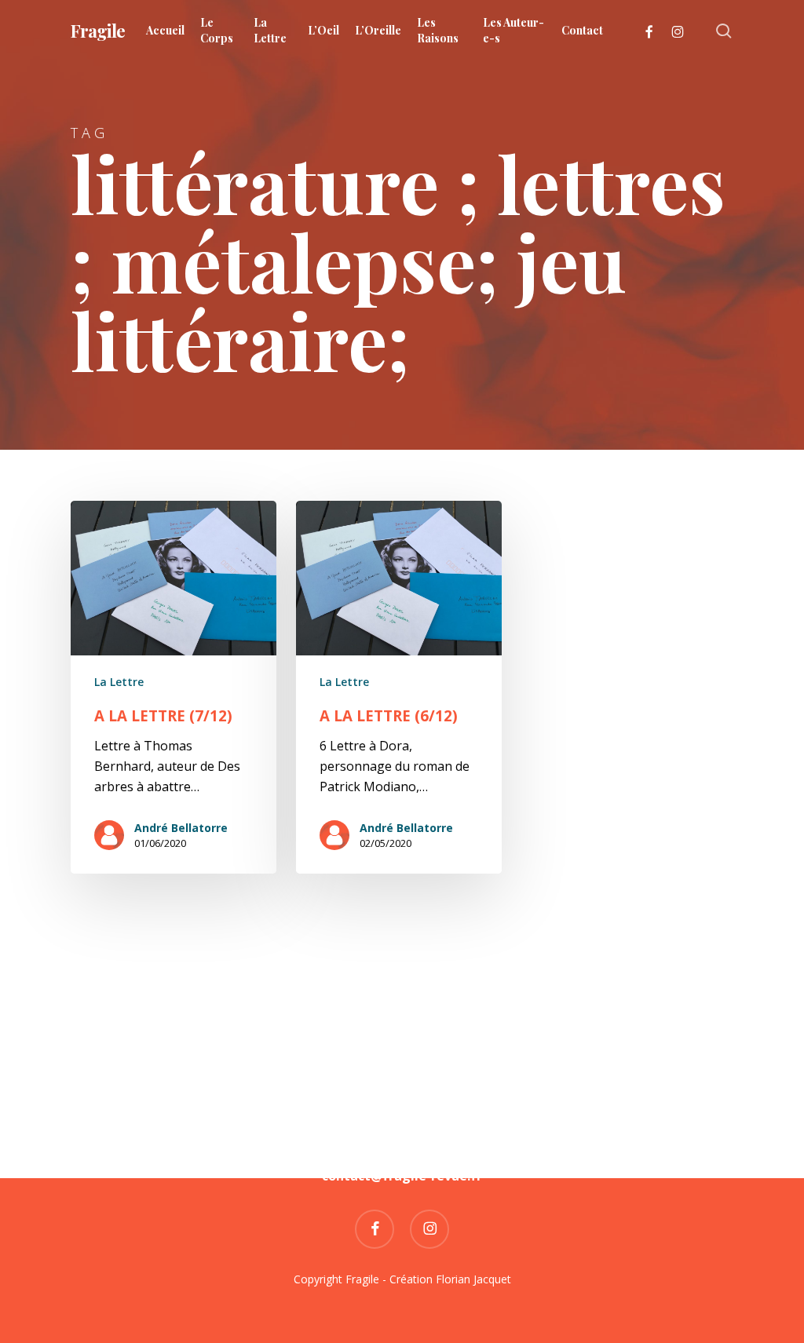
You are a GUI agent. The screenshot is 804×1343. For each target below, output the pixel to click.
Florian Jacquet (473, 1279)
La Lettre (119, 681)
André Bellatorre (181, 827)
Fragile (98, 30)
